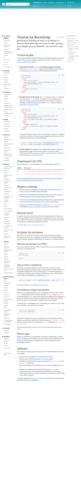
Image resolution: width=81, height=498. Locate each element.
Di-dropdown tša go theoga (8, 197)
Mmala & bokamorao (7, 247)
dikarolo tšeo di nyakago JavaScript (36, 196)
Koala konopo (7, 191)
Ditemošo (6, 170)
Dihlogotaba (60, 2)
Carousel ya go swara (8, 188)
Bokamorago (7, 283)
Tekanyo (6, 256)
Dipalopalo (6, 131)
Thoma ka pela (71, 38)
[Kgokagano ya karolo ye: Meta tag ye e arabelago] (42, 264)
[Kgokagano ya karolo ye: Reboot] (31, 333)
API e (5, 281)
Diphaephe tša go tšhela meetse (8, 106)
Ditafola (6, 128)
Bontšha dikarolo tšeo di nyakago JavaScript (31, 225)
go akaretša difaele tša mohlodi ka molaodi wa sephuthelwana (40, 202)
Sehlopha (6, 341)
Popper (35, 134)
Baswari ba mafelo (7, 218)
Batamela (6, 330)
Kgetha (6, 141)
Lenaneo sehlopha (6, 201)
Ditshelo (6, 98)
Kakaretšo (6, 73)
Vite (5, 57)
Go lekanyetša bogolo (7, 311)
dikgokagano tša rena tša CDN (29, 104)
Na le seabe (7, 67)
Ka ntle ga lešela (8, 211)
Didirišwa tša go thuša (8, 110)
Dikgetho (6, 77)
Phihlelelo (6, 60)
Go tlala (6, 303)
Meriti (5, 308)
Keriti (5, 101)
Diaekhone (51, 2)
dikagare (59, 195)
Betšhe (5, 173)
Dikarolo (6, 82)
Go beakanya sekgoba (7, 314)
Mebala (6, 287)
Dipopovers (7, 221)
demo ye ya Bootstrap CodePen (26, 62)
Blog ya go (36, 6)
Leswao (6, 343)
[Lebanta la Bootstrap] (3, 4)
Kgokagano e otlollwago (7, 261)
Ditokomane (37, 2)
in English (61, 37)
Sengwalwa (7, 318)
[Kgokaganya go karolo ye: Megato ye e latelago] (38, 186)
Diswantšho (7, 126)
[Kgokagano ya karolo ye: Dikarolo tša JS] (34, 213)
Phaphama (6, 294)
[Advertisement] (40, 21)
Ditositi (6, 233)
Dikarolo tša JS (70, 44)
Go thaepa (6, 124)
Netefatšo (6, 160)
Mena (5, 292)
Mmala (5, 80)
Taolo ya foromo (8, 139)
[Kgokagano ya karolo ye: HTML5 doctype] (48, 243)
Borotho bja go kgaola (8, 175)
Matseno (6, 38)
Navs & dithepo (8, 208)
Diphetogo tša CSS (7, 85)
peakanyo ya (37, 153)
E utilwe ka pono (8, 273)
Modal (5, 204)
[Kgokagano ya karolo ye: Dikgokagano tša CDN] (43, 161)
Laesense (6, 345)
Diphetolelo (7, 348)
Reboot (19, 338)
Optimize (6, 88)
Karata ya (6, 185)
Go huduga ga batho (7, 354)
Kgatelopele (7, 223)
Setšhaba (69, 61)
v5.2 (69, 6)
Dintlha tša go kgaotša (7, 95)
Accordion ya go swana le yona (8, 167)
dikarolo (54, 153)
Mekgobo (6, 258)
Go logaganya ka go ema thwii (8, 321)
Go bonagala (7, 324)
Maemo (6, 254)
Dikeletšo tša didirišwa (7, 236)
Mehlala (44, 2)
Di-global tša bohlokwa (73, 46)
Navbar (6, 206)
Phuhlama (6, 194)
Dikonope (6, 179)
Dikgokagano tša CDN (72, 40)
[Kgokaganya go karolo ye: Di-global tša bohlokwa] (44, 232)
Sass (5, 75)
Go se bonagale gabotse (8, 300)
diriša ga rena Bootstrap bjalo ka (38, 207)
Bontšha (6, 290)
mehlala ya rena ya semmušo (33, 155)
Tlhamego (6, 158)
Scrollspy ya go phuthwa (8, 226)
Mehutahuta (7, 148)
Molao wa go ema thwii (8, 269)
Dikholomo (6, 103)
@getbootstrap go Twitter (35, 378)
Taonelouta (7, 40)
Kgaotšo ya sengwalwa (7, 265)
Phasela (6, 55)
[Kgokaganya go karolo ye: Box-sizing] (50, 289)
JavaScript (6, 49)
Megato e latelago (71, 42)
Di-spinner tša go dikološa (8, 230)
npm (34, 373)
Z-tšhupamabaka (8, 113)
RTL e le (6, 64)
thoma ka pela (43, 285)
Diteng (5, 43)
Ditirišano (6, 297)
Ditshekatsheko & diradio (8, 144)
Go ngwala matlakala (6, 214)
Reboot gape (7, 121)
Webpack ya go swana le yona (8, 52)
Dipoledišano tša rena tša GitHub (43, 359)
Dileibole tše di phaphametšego (8, 155)
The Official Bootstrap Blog (45, 357)
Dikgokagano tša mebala (8, 250)
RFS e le (6, 62)
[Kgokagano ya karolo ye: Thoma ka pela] (35, 55)
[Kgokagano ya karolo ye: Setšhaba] (28, 348)
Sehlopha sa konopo (7, 182)
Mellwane (6, 285)
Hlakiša (6, 244)
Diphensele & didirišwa (7, 46)
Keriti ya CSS (7, 115)
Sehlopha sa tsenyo (7, 151)
